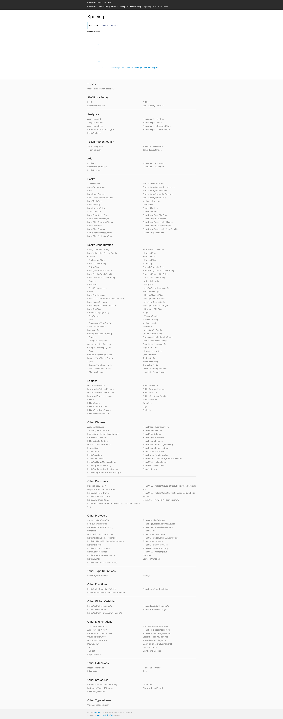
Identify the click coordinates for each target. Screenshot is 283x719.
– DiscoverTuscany (96, 372)
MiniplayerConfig (150, 319)
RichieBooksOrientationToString (101, 589)
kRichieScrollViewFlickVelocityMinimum (161, 500)
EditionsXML (93, 671)
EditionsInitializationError (98, 413)
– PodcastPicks (150, 256)
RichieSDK (91, 7)
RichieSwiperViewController (155, 455)
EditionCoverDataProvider (99, 410)
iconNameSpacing (99, 44)
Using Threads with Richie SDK (101, 89)
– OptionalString (150, 647)
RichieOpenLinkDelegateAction (157, 633)
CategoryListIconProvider (99, 344)
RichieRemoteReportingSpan (156, 448)
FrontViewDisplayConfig (154, 277)
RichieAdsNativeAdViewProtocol (102, 538)
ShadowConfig (149, 355)
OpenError (147, 403)
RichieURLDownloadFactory (155, 462)
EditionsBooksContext (97, 441)
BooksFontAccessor (96, 295)
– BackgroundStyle (96, 260)
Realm (112, 715)
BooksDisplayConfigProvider (100, 274)
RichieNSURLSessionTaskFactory (102, 562)
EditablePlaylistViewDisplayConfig (158, 270)
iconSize (96, 50)
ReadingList (148, 204)
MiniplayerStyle (150, 323)
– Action (91, 256)
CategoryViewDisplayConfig (100, 347)
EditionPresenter (150, 385)
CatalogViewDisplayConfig (130, 7)
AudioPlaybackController (98, 430)
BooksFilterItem (94, 225)
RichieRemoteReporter (153, 441)
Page (145, 406)
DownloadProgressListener (99, 396)
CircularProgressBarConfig (99, 355)
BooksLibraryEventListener (155, 190)
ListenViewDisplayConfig (154, 302)
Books (91, 179)
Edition (90, 399)
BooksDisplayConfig (96, 263)
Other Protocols (97, 515)
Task (145, 671)
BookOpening (93, 204)
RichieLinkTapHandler (153, 430)
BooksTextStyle (94, 309)
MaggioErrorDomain (96, 486)
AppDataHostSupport (97, 427)
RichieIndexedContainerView (156, 427)
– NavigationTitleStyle (153, 309)
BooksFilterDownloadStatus (100, 222)
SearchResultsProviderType (155, 637)
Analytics (93, 114)
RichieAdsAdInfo (94, 455)
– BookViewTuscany (96, 326)
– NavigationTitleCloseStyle (155, 305)
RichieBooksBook (151, 211)
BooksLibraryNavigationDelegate (158, 194)
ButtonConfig (93, 330)
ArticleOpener (93, 183)
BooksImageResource (97, 302)
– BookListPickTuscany (153, 249)
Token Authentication (100, 141)
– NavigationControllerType (99, 270)
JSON (90, 647)
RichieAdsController (96, 105)
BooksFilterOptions (96, 229)
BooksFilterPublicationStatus (100, 236)
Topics (91, 84)
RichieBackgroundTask (97, 552)
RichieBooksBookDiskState (155, 215)
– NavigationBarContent (154, 298)
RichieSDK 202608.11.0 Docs (99, 3)
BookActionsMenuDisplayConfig (102, 253)
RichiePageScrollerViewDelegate (158, 527)
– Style (90, 291)
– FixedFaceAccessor (97, 288)
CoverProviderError (96, 637)
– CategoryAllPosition (97, 340)
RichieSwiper (149, 531)
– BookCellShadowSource (99, 368)
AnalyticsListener (95, 126)
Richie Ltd (96, 713)
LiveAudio (147, 684)
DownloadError (94, 644)
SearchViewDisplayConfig (154, 344)
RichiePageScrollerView (153, 437)
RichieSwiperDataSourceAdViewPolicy (160, 538)
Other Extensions (98, 663)
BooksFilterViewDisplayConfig (101, 277)
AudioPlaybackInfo (96, 187)
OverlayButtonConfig (152, 334)
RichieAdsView (94, 170)
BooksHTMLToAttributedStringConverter (105, 298)
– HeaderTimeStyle (151, 291)
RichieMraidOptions (152, 434)
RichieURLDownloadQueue (155, 465)
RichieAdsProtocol (95, 545)
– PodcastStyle (149, 260)
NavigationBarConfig (152, 330)
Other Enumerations (99, 621)
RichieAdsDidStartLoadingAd (156, 606)
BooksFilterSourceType (153, 183)
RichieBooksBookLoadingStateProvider (161, 229)
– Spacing (91, 281)
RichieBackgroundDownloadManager (104, 472)
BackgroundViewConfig (98, 249)
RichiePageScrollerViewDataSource (159, 524)
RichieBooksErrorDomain (98, 493)
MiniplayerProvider (151, 201)
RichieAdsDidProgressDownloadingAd (104, 613)
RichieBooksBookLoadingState (157, 225)
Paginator (147, 410)
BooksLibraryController (153, 105)
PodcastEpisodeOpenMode (155, 626)
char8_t (146, 575)
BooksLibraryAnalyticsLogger (100, 129)
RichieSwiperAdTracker (153, 451)
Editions (146, 102)
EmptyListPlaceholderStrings (156, 274)
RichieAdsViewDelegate (153, 167)
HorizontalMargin (151, 281)
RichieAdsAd (93, 451)
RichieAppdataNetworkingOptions (102, 469)
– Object (91, 651)
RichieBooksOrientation (153, 233)
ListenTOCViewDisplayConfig (156, 288)
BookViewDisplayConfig (98, 312)
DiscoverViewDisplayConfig (100, 358)
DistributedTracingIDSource (100, 688)
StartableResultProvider (154, 688)
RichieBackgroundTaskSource (101, 555)
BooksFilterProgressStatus (99, 233)
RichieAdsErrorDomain (153, 163)
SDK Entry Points (97, 97)
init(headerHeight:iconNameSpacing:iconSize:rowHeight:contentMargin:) (126, 68)
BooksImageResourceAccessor (101, 305)
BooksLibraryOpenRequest (99, 633)
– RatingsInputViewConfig (99, 323)
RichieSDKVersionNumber (99, 496)
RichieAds (91, 163)
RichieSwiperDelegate (153, 541)
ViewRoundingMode (152, 651)
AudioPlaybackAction (97, 630)
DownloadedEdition (96, 385)
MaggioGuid (92, 448)
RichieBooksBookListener (154, 219)
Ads (89, 158)
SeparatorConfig (150, 347)
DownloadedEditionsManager (100, 389)
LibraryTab (148, 284)
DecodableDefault (95, 668)
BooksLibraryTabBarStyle (154, 198)
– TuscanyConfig (150, 316)
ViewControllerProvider (98, 705)
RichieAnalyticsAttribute (153, 119)
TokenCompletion (95, 146)
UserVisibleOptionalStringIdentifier (158, 644)
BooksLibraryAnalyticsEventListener (159, 187)
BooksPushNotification (97, 437)
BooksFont (92, 284)
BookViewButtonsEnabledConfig (102, 684)
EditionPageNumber (96, 691)
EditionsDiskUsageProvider (155, 396)
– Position (147, 326)
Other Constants (97, 481)
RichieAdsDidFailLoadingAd (99, 606)
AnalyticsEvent (94, 119)
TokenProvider (94, 150)
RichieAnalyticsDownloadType (156, 129)
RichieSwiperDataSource (154, 534)
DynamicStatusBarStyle (153, 267)
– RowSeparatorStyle (152, 351)
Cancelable (92, 531)
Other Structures (97, 680)
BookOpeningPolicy (96, 208)
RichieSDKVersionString (98, 500)
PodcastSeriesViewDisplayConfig (158, 337)
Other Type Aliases (99, 700)
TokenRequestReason (153, 146)
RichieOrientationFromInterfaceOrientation (106, 592)
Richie (90, 102)
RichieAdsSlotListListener (98, 548)
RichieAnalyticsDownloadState (157, 126)
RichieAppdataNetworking (99, 465)
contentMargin (98, 62)
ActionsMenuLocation (97, 626)
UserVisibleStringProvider (154, 372)
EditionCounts (93, 403)
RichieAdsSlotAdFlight (97, 167)
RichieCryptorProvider (97, 575)
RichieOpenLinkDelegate (154, 520)
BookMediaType (94, 201)
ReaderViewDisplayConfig (155, 340)
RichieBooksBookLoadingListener (158, 222)
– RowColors (93, 316)
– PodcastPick (149, 253)
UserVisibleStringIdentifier (155, 368)
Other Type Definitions (101, 571)
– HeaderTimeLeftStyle (153, 295)
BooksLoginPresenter (97, 524)
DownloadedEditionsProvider (100, 392)
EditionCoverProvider (97, 406)
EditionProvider (150, 392)
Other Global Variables (101, 601)
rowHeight (96, 56)
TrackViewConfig (151, 365)
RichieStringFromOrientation (155, 589)
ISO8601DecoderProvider (99, 444)
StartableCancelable (152, 559)
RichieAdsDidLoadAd (97, 609)
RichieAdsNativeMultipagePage (101, 462)
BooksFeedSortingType (98, 215)
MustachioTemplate (152, 668)
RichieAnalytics (94, 133)
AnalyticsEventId (95, 122)
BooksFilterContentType (98, 219)
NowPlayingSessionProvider (100, 534)
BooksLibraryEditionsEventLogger (103, 434)
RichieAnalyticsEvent (152, 122)
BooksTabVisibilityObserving (100, 527)
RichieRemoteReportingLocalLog (158, 444)
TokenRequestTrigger (152, 150)
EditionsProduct (150, 399)
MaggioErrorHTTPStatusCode (101, 489)
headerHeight (98, 38)
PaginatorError (94, 654)
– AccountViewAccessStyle (99, 365)
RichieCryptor (93, 559)
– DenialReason (94, 211)
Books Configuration (107, 7)
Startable (147, 555)
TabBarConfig (149, 358)
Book (89, 190)
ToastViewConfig (150, 361)
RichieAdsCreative (95, 458)
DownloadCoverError (97, 640)
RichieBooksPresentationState (156, 630)
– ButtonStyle (93, 267)
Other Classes (96, 422)
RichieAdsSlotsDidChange (154, 609)
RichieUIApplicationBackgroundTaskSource (163, 458)
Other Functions (97, 584)
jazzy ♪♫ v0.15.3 (102, 715)
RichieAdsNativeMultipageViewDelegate (105, 541)
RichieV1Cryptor (150, 469)
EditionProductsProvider (154, 389)
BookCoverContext (96, 194)
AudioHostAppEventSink (98, 520)
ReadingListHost (150, 208)
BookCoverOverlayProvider (100, 198)
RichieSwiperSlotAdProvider (155, 545)
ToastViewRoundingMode (154, 640)
